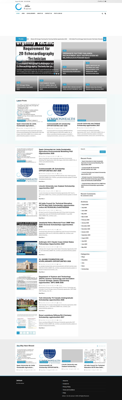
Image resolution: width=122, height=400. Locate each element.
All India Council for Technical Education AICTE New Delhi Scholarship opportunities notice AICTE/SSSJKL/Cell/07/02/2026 (56, 205)
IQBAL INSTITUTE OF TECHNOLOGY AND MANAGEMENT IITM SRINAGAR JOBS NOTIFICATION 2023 (93, 69)
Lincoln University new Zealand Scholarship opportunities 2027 (88, 124)
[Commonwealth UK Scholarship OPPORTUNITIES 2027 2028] (61, 113)
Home (18, 13)
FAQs (64, 392)
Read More (41, 164)
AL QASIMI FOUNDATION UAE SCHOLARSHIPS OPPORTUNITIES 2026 (55, 260)
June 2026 (84, 210)
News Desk (20, 128)
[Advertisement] (61, 26)
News (83, 266)
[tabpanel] (38, 59)
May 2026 (84, 213)
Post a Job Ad (58, 13)
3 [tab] (59, 74)
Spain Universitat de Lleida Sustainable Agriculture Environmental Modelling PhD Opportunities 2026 (27, 125)
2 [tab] (56, 74)
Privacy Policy (67, 386)
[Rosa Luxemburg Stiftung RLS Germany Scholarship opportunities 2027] (27, 321)
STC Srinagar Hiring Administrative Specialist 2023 (25, 87)
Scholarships (31, 13)
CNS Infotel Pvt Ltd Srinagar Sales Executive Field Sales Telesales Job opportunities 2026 (74, 39)
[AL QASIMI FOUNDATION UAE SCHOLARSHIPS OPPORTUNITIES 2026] (27, 265)
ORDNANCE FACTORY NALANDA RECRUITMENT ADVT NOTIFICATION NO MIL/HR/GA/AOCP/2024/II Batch (80, 55)
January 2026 (85, 222)
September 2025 (86, 235)
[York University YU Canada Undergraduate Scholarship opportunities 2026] (27, 304)
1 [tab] (54, 74)
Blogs (83, 256)
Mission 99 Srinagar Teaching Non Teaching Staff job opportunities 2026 (31, 39)
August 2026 (85, 204)
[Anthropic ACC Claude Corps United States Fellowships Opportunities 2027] (27, 248)
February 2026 (85, 219)
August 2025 (85, 238)
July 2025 (84, 241)
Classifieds (85, 260)
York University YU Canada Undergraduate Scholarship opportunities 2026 (56, 299)
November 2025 (86, 229)
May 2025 (84, 247)
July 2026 (84, 207)
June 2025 (84, 244)
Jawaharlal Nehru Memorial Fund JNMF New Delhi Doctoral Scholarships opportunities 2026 (57, 225)
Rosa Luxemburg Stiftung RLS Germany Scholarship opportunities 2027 (55, 316)
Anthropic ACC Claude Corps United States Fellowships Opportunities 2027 (56, 243)
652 (31, 333)
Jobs (23, 13)
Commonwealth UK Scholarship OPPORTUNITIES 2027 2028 (58, 125)
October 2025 (85, 232)
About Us (40, 13)
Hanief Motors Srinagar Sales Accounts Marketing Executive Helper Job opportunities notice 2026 (34, 65)
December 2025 (86, 226)
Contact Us (48, 13)
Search (83, 149)
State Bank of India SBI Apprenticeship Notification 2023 (71, 71)
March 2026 (85, 216)
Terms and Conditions (69, 389)
